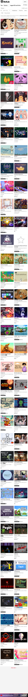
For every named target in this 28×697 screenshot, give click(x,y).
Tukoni (2, 266)
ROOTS (15, 156)
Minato (2, 49)
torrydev (2, 410)
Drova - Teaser (17, 534)
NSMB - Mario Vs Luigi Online (20, 336)
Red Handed (16, 390)
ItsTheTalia (16, 87)
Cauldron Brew (17, 481)
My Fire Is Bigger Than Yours (6, 390)
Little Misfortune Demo (5, 30)
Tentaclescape (17, 589)
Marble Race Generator (5, 499)
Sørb (15, 176)
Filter (26, 4)
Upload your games (23, 15)
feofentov (2, 519)
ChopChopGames (4, 338)
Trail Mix (2, 192)
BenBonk (16, 573)
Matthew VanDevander (18, 609)
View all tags (7, 12)
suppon (2, 140)
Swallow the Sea (17, 84)
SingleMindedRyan (17, 501)
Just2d (15, 537)
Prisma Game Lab (17, 284)
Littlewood (3, 282)
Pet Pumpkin (3, 87)
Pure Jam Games (17, 266)
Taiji (15, 607)
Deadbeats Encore (18, 444)
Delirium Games (17, 556)
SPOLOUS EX (3, 138)
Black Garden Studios (18, 464)
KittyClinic (16, 625)
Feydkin (15, 591)
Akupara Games (3, 483)
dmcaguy (2, 320)
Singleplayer (14, 10)
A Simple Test (17, 571)
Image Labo (3, 158)
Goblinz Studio (16, 212)
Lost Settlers (3, 607)
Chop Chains (16, 517)
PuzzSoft (2, 194)
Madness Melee (4, 102)
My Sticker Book (17, 426)
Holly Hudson (16, 483)
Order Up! (3, 372)
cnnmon (15, 69)
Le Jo (1, 573)
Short (25, 10)
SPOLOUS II (16, 227)
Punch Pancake (3, 393)
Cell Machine (3, 300)
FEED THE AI (3, 120)
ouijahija (15, 644)
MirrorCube (3, 375)
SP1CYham (2, 230)
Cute (2, 12)
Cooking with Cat (4, 444)
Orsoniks (2, 104)
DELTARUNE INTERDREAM (6, 66)
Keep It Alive (3, 553)
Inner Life (16, 643)
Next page (13, 667)
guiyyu (2, 212)
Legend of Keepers (18, 210)
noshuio (2, 51)
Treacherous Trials (4, 589)
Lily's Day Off (17, 120)
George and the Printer (19, 49)
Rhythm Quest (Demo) (18, 659)
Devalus (15, 320)
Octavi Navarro (3, 465)
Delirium (16, 553)
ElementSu (16, 428)
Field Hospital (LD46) (5, 517)
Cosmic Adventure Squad (5, 176)
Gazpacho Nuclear (17, 249)
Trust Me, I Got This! (18, 300)
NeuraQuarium (4, 625)
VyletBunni (2, 69)
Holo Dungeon (4, 245)
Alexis (15, 519)
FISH (2, 318)
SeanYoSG (2, 284)
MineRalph (3, 336)
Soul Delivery (17, 499)
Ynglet (2, 481)
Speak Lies (16, 318)
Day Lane (2, 428)
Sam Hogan (2, 302)
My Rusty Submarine (18, 174)
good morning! (17, 66)
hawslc (2, 501)
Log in (25, 1)
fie (14, 446)
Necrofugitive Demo (18, 462)
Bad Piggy (16, 393)
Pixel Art (21, 10)
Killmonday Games (4, 32)
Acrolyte (2, 643)
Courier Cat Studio (17, 106)
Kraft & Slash (17, 264)
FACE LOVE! (3, 426)
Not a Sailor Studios (17, 33)
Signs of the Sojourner (18, 354)
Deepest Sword (4, 174)
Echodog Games (17, 356)
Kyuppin (15, 122)
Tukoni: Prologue (4, 264)
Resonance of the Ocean (5, 156)
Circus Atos (16, 302)
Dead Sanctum (16, 410)
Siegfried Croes (3, 662)
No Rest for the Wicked (19, 192)
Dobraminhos (17, 282)
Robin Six (16, 51)
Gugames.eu (16, 194)
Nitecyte (16, 408)
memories (3, 210)
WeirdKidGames (3, 122)
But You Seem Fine (18, 372)
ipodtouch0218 (17, 337)
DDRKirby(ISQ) (17, 662)
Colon (2, 591)
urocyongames (3, 627)
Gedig (2, 538)
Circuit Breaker (4, 227)
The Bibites (16, 138)
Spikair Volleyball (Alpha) (6, 571)
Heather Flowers (3, 357)
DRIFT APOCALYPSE (5, 408)
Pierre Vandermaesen (18, 158)
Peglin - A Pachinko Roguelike (7, 534)
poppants (2, 609)
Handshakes (3, 84)
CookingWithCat (3, 446)
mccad (2, 645)
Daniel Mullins (3, 556)
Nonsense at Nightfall (5, 659)
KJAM (15, 375)
